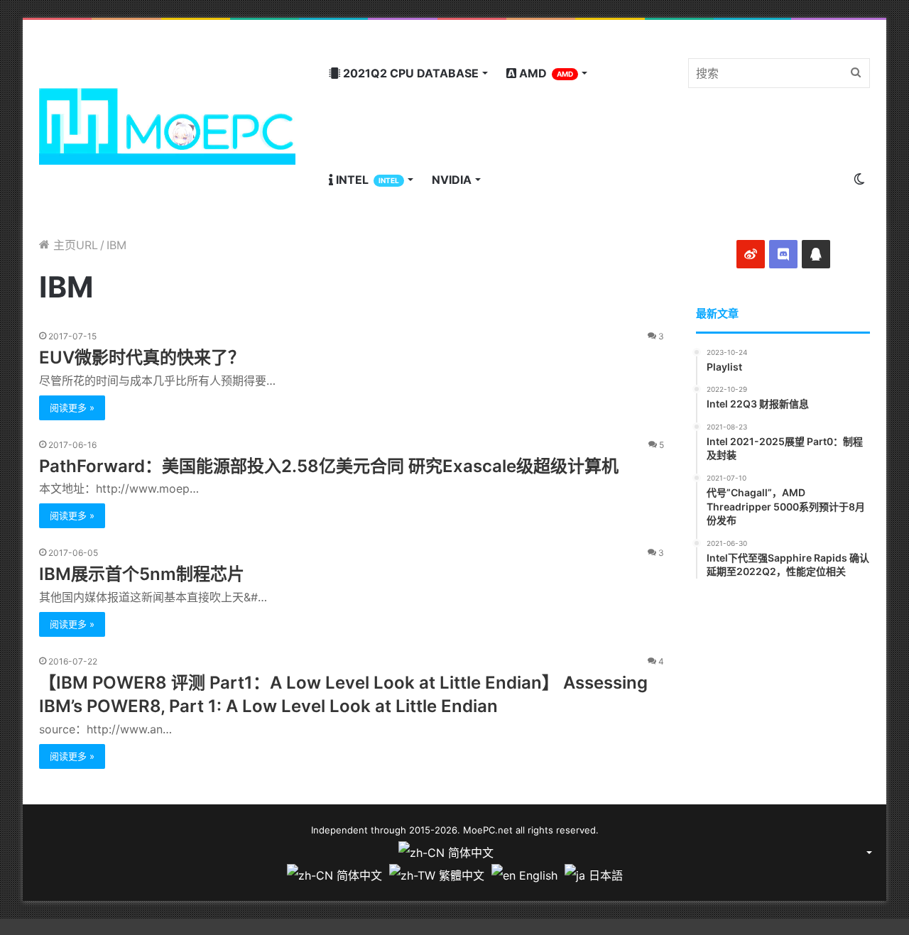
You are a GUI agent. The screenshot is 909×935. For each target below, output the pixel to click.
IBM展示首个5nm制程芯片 (141, 574)
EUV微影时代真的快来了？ (142, 357)
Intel (366, 180)
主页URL (74, 245)
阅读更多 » (72, 407)
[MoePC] (167, 126)
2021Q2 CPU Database (409, 73)
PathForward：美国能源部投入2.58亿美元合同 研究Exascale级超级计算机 (329, 466)
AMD (544, 73)
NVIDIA (452, 180)
